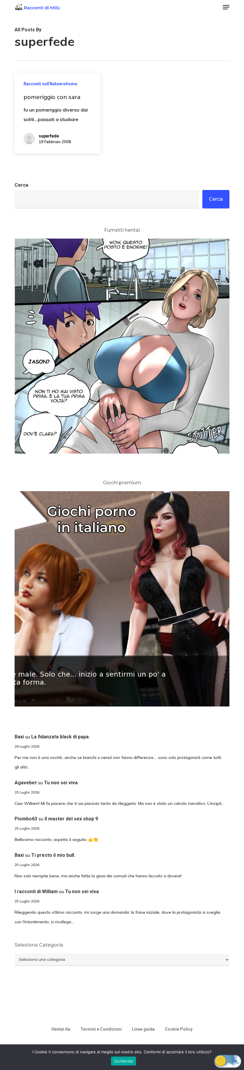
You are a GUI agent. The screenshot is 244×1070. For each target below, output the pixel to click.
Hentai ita (60, 1029)
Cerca (21, 185)
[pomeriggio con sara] (57, 113)
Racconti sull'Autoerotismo (50, 83)
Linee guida (143, 1029)
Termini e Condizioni (101, 1029)
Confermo (123, 1061)
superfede (49, 136)
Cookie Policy (179, 1029)
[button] (226, 7)
